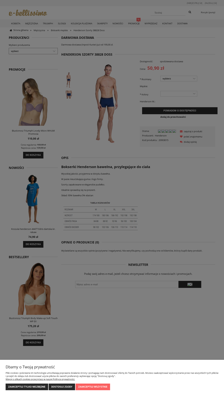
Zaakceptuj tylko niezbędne (27, 386)
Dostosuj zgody (61, 386)
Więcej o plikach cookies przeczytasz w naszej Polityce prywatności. (40, 379)
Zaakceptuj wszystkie (92, 386)
